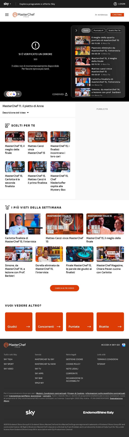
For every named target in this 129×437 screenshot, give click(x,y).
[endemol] (98, 412)
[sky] (30, 412)
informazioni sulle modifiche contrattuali (105, 393)
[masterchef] (25, 14)
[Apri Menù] (9, 15)
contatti (47, 396)
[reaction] (13, 93)
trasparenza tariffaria (19, 396)
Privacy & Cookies (75, 393)
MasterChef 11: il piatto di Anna (23, 106)
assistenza (36, 396)
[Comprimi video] (77, 30)
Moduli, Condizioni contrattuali (51, 393)
